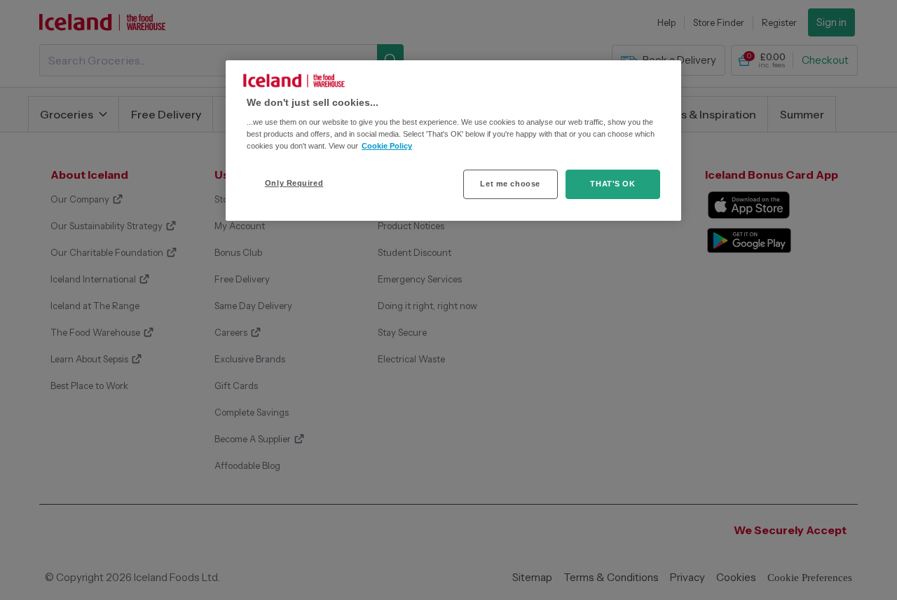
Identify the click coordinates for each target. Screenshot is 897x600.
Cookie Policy (387, 146)
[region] (453, 140)
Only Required (294, 183)
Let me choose (510, 183)
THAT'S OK (612, 183)
